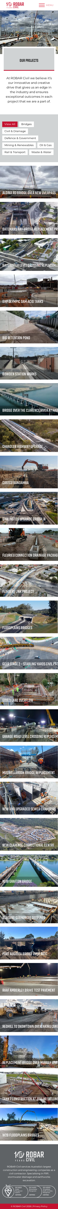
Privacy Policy (40, 1206)
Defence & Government (20, 138)
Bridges (26, 124)
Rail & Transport (14, 152)
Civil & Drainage (15, 131)
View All (9, 124)
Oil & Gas (46, 145)
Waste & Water (41, 152)
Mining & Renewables (19, 145)
